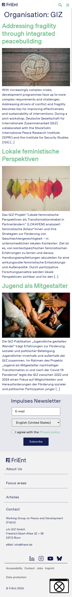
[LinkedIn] (31, 558)
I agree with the (37, 432)
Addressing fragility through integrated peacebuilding (29, 33)
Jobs (40, 568)
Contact (29, 568)
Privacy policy (50, 432)
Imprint (49, 568)
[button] (59, 586)
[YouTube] (50, 558)
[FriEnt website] (10, 4)
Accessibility (14, 568)
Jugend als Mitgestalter (35, 285)
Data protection (16, 577)
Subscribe (36, 441)
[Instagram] (41, 558)
